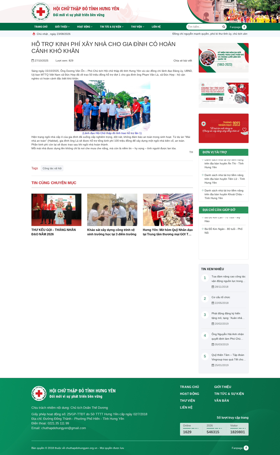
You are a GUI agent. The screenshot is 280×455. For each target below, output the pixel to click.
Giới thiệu (61, 26)
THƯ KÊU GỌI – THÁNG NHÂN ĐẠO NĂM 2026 (53, 232)
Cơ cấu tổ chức (221, 297)
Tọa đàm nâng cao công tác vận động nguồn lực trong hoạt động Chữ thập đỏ (229, 281)
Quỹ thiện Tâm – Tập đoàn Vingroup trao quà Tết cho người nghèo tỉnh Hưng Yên (228, 359)
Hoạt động (84, 26)
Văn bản (221, 400)
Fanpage (235, 27)
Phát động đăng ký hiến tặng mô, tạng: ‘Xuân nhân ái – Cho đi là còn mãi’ (228, 318)
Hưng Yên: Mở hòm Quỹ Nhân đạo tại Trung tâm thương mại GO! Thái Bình (168, 232)
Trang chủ (40, 26)
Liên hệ (156, 26)
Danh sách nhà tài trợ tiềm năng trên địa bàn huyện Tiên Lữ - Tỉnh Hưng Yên (225, 172)
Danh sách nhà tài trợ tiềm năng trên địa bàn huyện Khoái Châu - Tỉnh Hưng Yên (224, 187)
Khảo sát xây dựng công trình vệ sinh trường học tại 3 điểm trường (111, 232)
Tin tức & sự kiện (111, 26)
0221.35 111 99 (58, 423)
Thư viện (136, 26)
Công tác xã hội (52, 168)
